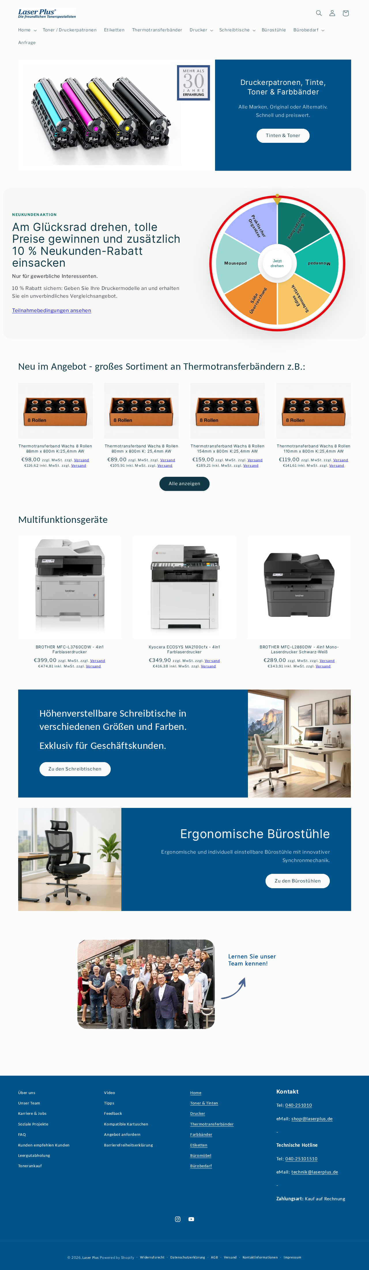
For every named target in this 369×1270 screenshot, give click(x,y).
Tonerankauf (30, 1166)
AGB (214, 1257)
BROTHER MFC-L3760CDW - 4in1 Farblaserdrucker (70, 649)
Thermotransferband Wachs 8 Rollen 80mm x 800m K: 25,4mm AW (141, 448)
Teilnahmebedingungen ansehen (51, 310)
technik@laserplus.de (314, 1172)
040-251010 (298, 1105)
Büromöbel (200, 1156)
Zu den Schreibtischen (74, 769)
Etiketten (199, 1145)
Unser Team (29, 1103)
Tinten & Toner (283, 135)
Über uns (26, 1093)
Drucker (197, 1114)
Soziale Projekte (33, 1124)
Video (109, 1093)
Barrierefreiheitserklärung (128, 1145)
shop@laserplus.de (312, 1119)
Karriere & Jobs (32, 1114)
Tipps (109, 1103)
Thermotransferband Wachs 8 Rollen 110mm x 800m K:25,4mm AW (314, 448)
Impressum (293, 1257)
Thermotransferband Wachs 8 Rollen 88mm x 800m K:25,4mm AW (55, 448)
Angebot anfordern (122, 1135)
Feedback (113, 1114)
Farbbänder (201, 1135)
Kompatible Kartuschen (126, 1124)
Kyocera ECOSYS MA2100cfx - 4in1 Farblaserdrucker (184, 649)
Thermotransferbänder (212, 1124)
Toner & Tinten (204, 1103)
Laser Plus (90, 1258)
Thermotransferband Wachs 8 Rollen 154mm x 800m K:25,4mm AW (227, 448)
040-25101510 (301, 1159)
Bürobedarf (201, 1166)
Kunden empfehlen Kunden (44, 1145)
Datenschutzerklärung (187, 1257)
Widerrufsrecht (152, 1257)
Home (196, 1093)
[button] (26, 30)
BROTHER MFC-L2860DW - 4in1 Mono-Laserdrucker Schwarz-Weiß (299, 649)
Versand (230, 1257)
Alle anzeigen (185, 483)
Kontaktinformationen (260, 1257)
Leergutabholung (34, 1156)
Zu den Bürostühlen (298, 880)
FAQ (22, 1135)
